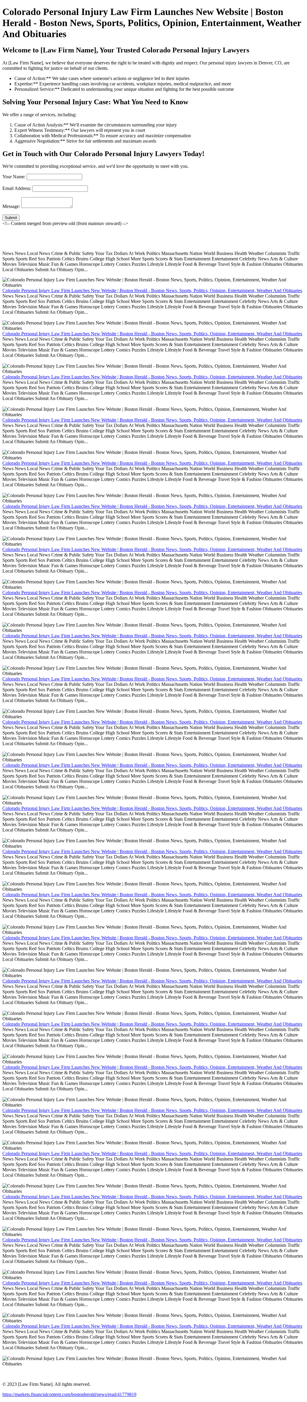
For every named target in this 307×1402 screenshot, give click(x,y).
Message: (11, 206)
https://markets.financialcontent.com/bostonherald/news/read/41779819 (69, 1394)
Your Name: (13, 176)
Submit (11, 217)
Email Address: (16, 188)
